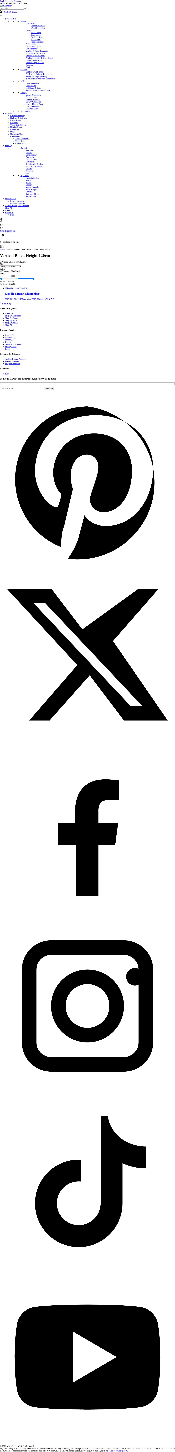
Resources (9, 212)
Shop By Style (11, 320)
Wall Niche (19, 141)
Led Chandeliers (32, 83)
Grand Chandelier (33, 99)
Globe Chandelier (38, 26)
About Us (9, 210)
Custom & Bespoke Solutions (17, 205)
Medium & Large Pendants (37, 51)
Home (2, 249)
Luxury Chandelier (33, 95)
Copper (29, 185)
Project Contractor (17, 203)
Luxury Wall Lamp (33, 102)
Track (28, 67)
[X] (87, 742)
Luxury (23, 92)
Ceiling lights (31, 44)
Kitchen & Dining (17, 116)
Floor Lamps (36, 33)
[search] (1, 219)
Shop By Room (11, 318)
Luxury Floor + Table (34, 104)
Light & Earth (31, 159)
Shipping (8, 340)
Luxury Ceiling (32, 109)
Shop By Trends (11, 323)
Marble (28, 180)
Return (8, 342)
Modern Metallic (32, 187)
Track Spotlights (22, 139)
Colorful (29, 169)
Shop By (8, 146)
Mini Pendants (31, 49)
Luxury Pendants (32, 106)
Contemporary (31, 97)
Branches (29, 171)
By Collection (10, 19)
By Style (24, 148)
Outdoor (23, 69)
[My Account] (1, 222)
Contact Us (9, 335)
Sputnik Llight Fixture (35, 63)
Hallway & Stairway (18, 118)
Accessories (25, 111)
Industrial (29, 150)
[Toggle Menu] (1, 15)
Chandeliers (30, 23)
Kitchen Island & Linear (35, 56)
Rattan (28, 182)
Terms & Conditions (13, 344)
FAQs (7, 349)
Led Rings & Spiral (33, 88)
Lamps (28, 30)
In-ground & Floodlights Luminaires (40, 79)
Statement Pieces (32, 194)
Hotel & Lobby (16, 127)
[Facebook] (87, 917)
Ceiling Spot (20, 143)
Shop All (8, 208)
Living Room (15, 120)
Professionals (10, 199)
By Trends (24, 176)
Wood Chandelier (38, 28)
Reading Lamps (37, 42)
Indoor (23, 21)
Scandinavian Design (34, 164)
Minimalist (30, 162)
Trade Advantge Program (15, 359)
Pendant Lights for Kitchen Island (39, 58)
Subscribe (49, 388)
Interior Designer (17, 201)
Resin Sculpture (32, 189)
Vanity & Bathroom (18, 125)
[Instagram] (87, 1093)
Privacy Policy (11, 347)
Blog (12, 215)
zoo (27, 173)
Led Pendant (31, 86)
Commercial (15, 136)
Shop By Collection (13, 316)
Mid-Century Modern (34, 166)
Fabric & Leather (32, 178)
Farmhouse (30, 157)
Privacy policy (121, 1451)
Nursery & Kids (16, 134)
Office (12, 132)
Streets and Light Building (36, 76)
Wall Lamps (35, 39)
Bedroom (14, 122)
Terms (111, 1451)
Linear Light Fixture (34, 60)
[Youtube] (87, 1444)
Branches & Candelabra (35, 53)
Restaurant (14, 129)
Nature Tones (31, 196)
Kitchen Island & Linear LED (38, 90)
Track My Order (10, 12)
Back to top (6, 303)
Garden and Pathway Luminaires (39, 74)
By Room (9, 113)
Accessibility (10, 337)
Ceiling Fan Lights (33, 46)
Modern (29, 152)
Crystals (29, 192)
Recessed (29, 65)
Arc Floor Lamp (37, 37)
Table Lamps (36, 35)
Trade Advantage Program (10, 1)
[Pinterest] (87, 566)
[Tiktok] (87, 1268)
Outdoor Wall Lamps (34, 72)
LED (22, 81)
